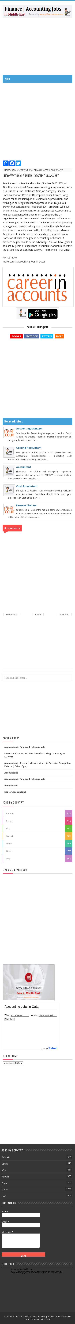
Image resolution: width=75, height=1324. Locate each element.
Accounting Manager (29, 428)
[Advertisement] (37, 46)
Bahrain (10, 813)
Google (16, 336)
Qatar (9, 851)
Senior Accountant (15, 791)
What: (7, 1014)
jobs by (45, 1048)
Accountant (23, 467)
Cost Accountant (27, 486)
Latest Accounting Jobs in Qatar (27, 261)
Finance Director (26, 505)
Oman (9, 843)
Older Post (64, 614)
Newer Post (11, 614)
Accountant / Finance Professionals (24, 747)
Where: (34, 1014)
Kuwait (9, 836)
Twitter (47, 336)
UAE (8, 858)
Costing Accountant (29, 447)
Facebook (31, 336)
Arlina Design (43, 1319)
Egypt (9, 821)
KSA (13, 170)
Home (7, 170)
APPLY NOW (10, 257)
